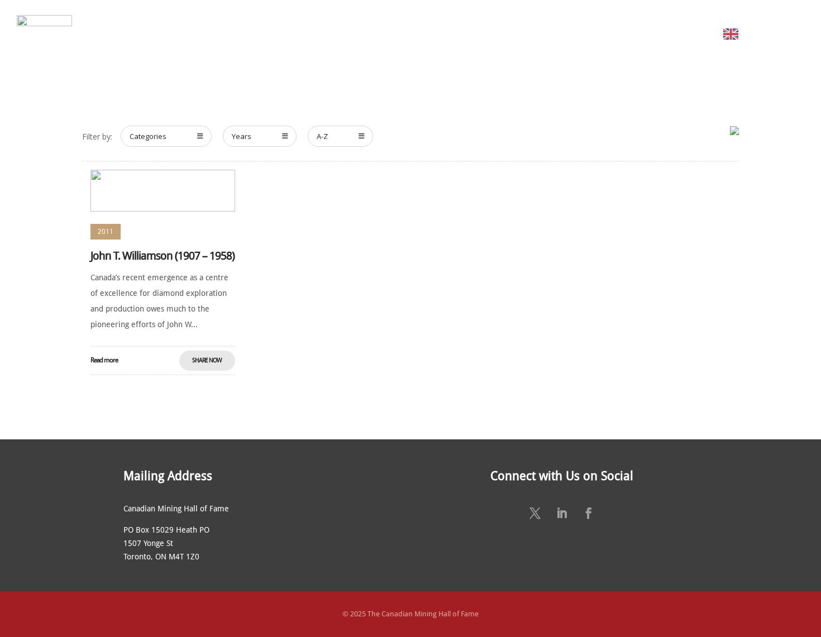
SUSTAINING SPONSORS (564, 34)
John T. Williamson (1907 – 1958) (162, 255)
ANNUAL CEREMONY (415, 34)
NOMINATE (324, 34)
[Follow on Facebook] (588, 513)
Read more (104, 360)
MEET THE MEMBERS (243, 34)
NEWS (486, 34)
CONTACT (649, 34)
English (757, 34)
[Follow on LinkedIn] (562, 513)
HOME (110, 34)
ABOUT (158, 34)
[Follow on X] (535, 513)
